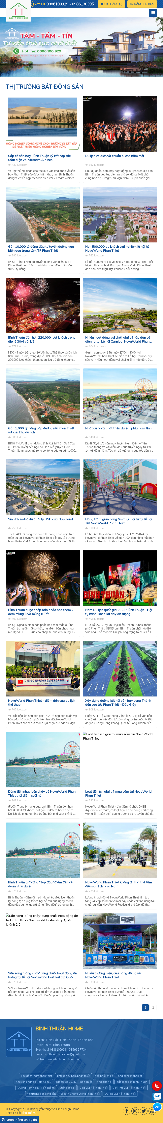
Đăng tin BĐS (144, 4)
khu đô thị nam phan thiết (36, 1075)
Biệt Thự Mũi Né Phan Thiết (129, 1087)
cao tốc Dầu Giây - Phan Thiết (74, 1081)
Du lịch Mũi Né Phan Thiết (120, 1093)
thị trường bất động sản (41, 1093)
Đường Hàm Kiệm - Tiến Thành (36, 1087)
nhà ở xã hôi (104, 1081)
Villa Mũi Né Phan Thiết (94, 1087)
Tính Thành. (28, 1113)
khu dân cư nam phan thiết (73, 1075)
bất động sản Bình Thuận (132, 1081)
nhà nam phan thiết (130, 1075)
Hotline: (64, 4)
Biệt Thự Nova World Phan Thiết (80, 1093)
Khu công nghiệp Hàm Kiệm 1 (33, 1081)
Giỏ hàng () (113, 4)
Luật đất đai (67, 1087)
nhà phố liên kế (104, 1075)
